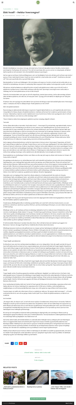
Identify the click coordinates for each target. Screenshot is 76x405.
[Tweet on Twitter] (16, 343)
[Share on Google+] (21, 343)
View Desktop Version (39, 398)
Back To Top (69, 403)
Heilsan (16, 9)
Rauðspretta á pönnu (34, 387)
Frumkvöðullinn (7, 9)
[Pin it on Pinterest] (25, 343)
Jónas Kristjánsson (10, 15)
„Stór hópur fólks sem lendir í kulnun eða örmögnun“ (61, 388)
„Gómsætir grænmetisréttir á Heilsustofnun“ (13, 388)
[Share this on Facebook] (12, 343)
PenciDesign (12, 403)
